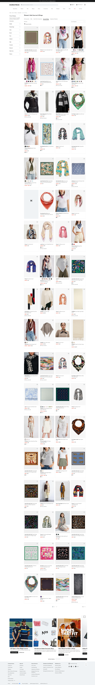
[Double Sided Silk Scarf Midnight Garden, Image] (62, 553)
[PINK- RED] (27, 439)
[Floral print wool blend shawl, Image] (31, 394)
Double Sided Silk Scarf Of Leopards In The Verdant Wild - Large (78, 567)
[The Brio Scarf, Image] (78, 201)
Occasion (11, 44)
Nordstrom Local (34, 676)
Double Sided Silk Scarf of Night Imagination (31, 504)
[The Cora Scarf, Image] (62, 363)
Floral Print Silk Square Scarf (31, 113)
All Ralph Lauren (21, 652)
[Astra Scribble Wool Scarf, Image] (47, 232)
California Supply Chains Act (34, 683)
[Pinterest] (71, 666)
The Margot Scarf (76, 406)
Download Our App (73, 663)
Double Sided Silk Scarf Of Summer (62, 597)
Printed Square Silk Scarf (78, 51)
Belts (31, 18)
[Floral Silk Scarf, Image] (78, 101)
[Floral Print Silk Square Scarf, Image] (31, 101)
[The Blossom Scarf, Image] (62, 232)
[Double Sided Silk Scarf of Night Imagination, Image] (31, 491)
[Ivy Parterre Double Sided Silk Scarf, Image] (31, 553)
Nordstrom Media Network (59, 671)
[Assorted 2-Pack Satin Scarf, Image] (78, 69)
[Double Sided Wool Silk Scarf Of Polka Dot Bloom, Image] (31, 37)
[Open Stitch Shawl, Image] (47, 330)
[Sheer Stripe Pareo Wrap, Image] (31, 427)
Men (27, 8)
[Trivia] (56, 534)
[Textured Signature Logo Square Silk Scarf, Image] (47, 394)
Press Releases (57, 669)
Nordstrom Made (37, 653)
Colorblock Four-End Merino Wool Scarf (31, 312)
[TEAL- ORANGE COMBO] (27, 146)
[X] (73, 666)
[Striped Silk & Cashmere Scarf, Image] (31, 69)
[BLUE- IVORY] (28, 439)
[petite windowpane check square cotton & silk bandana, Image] (47, 201)
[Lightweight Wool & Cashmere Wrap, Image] (47, 458)
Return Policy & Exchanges (12, 671)
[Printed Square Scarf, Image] (62, 458)
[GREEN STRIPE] (32, 181)
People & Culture (22, 671)
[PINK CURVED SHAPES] (46, 278)
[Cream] (42, 596)
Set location (12, 20)
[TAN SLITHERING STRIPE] (44, 278)
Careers (21, 667)
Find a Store (34, 665)
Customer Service (11, 663)
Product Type (12, 26)
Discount (11, 47)
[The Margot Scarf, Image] (78, 394)
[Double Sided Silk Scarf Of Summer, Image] (62, 584)
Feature (11, 53)
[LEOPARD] (80, 49)
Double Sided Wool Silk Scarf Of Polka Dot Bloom (31, 50)
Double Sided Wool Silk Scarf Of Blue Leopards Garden (78, 472)
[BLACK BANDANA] (27, 181)
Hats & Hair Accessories (37, 18)
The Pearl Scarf (60, 146)
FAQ (9, 676)
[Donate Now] (69, 632)
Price (10, 35)
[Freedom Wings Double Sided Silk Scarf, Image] (62, 394)
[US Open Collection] (21, 632)
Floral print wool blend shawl (30, 406)
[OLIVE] (32, 81)
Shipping (9, 669)
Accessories (46, 8)
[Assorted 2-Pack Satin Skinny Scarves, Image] (31, 168)
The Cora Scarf (60, 375)
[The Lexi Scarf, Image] (62, 330)
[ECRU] (72, 342)
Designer (57, 8)
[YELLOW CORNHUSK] (33, 81)
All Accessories (26, 18)
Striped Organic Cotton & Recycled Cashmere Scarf (62, 114)
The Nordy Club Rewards (47, 665)
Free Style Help (34, 667)
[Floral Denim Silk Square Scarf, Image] (31, 584)
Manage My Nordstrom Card (48, 671)
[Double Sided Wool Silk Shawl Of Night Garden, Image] (31, 522)
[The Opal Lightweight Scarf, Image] (47, 37)
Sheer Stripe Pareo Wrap (31, 441)
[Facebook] (75, 666)
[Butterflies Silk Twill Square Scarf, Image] (62, 37)
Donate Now (61, 654)
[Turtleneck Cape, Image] (47, 299)
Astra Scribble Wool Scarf (46, 244)
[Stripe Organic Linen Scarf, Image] (62, 427)
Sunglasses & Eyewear (54, 18)
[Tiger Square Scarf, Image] (78, 427)
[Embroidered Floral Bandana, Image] (62, 201)
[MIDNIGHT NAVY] (42, 406)
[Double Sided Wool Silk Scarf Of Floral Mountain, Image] (47, 363)
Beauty (33, 8)
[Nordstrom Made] (45, 632)
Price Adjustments (11, 673)
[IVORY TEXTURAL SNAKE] (47, 278)
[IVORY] (41, 439)
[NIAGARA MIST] (41, 406)
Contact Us (10, 665)
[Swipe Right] (85, 617)
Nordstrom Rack (58, 665)
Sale (74, 8)
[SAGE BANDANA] (25, 181)
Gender (11, 23)
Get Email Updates (23, 673)
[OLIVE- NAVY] (77, 81)
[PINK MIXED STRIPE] (75, 49)
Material (11, 38)
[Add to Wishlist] (37, 28)
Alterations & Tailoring (35, 669)
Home (64, 8)
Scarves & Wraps (46, 18)
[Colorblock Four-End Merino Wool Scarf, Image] (31, 299)
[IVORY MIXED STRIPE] (77, 49)
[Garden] (58, 534)
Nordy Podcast (22, 674)
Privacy (9, 683)
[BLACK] (28, 81)
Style (10, 41)
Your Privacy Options (15, 683)
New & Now (15, 8)
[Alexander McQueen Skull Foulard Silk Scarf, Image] (78, 168)
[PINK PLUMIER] (26, 81)
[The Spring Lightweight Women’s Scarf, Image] (47, 522)
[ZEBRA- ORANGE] (81, 81)
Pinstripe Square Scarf (30, 344)
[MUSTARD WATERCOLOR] (73, 49)
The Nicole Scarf (29, 244)
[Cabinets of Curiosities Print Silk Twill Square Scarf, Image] (47, 553)
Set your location (28, 24)
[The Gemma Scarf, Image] (31, 266)
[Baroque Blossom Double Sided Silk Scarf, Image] (47, 69)
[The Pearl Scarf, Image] (62, 134)
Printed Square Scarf (61, 470)
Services (80, 8)
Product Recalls (10, 678)
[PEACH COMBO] (74, 244)
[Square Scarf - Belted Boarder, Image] (47, 584)
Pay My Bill (45, 669)
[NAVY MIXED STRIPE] (82, 49)
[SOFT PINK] (46, 406)
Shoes (39, 8)
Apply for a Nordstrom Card (48, 667)
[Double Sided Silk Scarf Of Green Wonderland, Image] (47, 168)
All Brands (21, 665)
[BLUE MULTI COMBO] (72, 244)
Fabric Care (11, 50)
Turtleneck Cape (44, 311)
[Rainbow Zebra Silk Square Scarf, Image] (78, 363)
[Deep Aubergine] (41, 596)
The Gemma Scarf (29, 278)
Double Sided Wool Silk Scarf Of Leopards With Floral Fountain (31, 472)
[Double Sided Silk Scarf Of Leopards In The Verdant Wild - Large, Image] (78, 553)
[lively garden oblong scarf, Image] (78, 134)
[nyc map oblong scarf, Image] (47, 134)
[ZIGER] (79, 49)
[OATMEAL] (42, 439)
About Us (21, 663)
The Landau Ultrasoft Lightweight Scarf (76, 504)
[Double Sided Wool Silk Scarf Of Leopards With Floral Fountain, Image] (31, 458)
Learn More (66, 654)
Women (22, 8)
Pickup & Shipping (13, 15)
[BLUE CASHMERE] (35, 81)
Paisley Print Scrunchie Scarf (77, 246)
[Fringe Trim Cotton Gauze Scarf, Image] (78, 330)
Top (86, 665)
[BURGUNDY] (30, 81)
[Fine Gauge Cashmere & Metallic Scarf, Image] (78, 584)
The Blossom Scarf (60, 244)
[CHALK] (51, 406)
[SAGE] (27, 342)
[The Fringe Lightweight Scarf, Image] (47, 427)
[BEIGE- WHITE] (42, 470)
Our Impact (22, 669)
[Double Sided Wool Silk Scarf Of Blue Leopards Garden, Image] (78, 458)
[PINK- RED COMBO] (28, 146)
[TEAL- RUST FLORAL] (79, 81)
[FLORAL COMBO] (28, 181)
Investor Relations (58, 667)
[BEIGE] (74, 342)
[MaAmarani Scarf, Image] (62, 491)
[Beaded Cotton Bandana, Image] (31, 134)
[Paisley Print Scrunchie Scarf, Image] (78, 232)
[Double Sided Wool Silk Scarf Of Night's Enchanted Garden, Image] (78, 522)
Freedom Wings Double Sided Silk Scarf (62, 407)
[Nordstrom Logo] (14, 4)
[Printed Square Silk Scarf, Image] (78, 37)
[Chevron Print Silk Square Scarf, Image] (62, 69)
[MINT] (48, 406)
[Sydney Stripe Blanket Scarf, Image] (47, 491)
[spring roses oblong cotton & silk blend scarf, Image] (62, 168)
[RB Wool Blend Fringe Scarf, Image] (47, 101)
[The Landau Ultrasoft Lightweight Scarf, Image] (78, 491)
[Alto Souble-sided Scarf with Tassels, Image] (62, 522)
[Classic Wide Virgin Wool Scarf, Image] (78, 299)
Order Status (10, 667)
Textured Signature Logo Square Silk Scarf (46, 409)
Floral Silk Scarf (78, 113)
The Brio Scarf (75, 213)
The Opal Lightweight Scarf (46, 49)
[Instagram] (69, 666)
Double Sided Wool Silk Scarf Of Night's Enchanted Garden (78, 535)
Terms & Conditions (25, 683)
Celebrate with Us (52, 1)
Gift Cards (85, 653)
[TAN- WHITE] (25, 439)
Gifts (69, 8)
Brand (11, 32)
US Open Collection (14, 652)
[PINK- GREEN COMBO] (75, 81)
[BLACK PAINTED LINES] (49, 278)
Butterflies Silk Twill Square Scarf (62, 50)
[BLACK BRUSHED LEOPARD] (51, 278)
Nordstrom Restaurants (36, 674)
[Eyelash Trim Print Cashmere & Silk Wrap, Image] (47, 266)
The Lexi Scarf (59, 342)
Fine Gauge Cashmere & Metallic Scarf (78, 597)
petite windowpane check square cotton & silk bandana (46, 214)
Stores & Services (35, 663)
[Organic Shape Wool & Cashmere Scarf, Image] (31, 363)
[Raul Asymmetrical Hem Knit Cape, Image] (62, 266)
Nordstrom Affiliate (58, 672)
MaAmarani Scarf (62, 503)
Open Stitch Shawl (45, 342)
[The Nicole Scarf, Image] (31, 232)
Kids (52, 8)
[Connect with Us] (77, 666)
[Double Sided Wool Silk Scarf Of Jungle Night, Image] (78, 266)
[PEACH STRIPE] (30, 181)
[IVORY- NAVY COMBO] (74, 81)
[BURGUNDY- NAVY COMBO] (72, 81)
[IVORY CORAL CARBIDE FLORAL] (42, 278)
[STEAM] (44, 406)
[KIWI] (49, 406)
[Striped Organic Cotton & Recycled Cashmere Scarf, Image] (62, 101)
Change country (10, 680)
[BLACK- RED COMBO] (25, 146)
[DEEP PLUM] (25, 342)
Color (10, 29)
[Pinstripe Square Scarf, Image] (31, 330)
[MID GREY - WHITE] (41, 470)
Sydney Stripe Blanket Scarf (46, 503)
